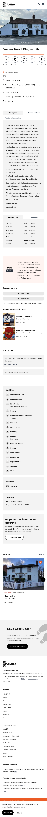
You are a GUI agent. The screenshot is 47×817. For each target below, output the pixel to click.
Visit (4, 701)
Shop (4, 729)
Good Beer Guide (34, 113)
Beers (5, 718)
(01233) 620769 (12, 92)
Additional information (13, 118)
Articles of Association (10, 739)
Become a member (10, 364)
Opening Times (13, 217)
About (5, 697)
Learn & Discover (9, 725)
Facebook (9, 101)
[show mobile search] (39, 4)
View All (41, 554)
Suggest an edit (14, 537)
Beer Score (25, 293)
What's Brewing (8, 756)
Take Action (7, 707)
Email (8, 97)
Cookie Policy (7, 743)
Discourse (6, 753)
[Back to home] (9, 4)
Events (5, 711)
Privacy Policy (7, 732)
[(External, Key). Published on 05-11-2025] (23, 581)
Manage (19, 812)
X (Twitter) (30, 97)
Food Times (34, 217)
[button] (43, 579)
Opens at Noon (13, 80)
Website (18, 97)
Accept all (8, 812)
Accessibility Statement (11, 736)
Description (13, 113)
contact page (32, 679)
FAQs (23, 679)
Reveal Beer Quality (11, 72)
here (15, 771)
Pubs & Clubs (7, 704)
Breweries (6, 714)
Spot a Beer (25, 298)
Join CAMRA (7, 694)
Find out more (26, 278)
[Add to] (40, 562)
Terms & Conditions (9, 749)
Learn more (21, 807)
